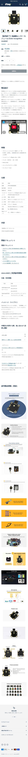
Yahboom (3, 44)
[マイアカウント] (22, 4)
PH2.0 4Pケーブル (12, 365)
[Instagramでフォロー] (7, 745)
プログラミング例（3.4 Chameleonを (11, 248)
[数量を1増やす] (13, 60)
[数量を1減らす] (6, 60)
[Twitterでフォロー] (5, 745)
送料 (11, 51)
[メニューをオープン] (2, 4)
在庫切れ (14, 71)
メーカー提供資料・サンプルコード (11, 263)
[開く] (20, 4)
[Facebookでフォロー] (2, 745)
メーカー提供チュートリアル (9, 261)
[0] (25, 4)
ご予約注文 (19, 65)
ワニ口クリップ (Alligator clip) (8, 363)
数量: (2, 60)
